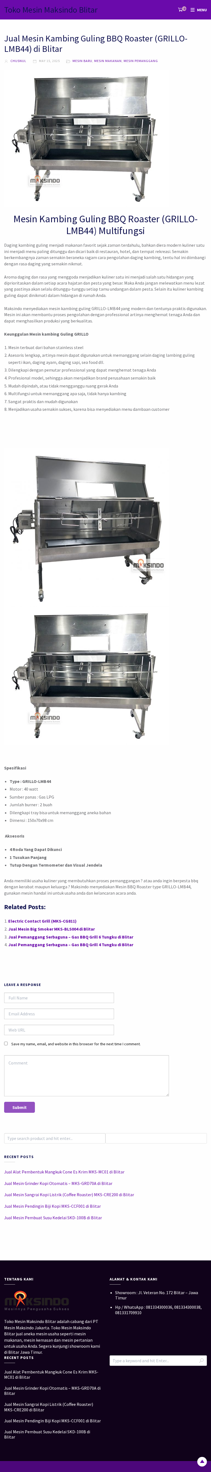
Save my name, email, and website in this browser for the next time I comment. (76, 1043)
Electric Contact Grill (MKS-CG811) (42, 921)
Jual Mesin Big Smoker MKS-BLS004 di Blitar (51, 929)
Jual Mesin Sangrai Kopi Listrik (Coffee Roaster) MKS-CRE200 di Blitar (69, 1194)
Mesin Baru (82, 61)
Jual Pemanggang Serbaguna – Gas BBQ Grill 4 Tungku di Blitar (70, 944)
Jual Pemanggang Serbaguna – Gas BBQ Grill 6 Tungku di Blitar (70, 937)
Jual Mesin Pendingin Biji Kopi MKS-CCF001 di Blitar (52, 1206)
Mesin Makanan (108, 61)
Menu (202, 9)
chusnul (18, 61)
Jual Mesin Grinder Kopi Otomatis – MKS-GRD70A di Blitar (58, 1183)
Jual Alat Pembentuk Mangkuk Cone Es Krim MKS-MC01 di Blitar (64, 1172)
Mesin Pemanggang (141, 61)
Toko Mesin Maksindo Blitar (51, 9)
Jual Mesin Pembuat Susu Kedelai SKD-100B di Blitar (53, 1217)
